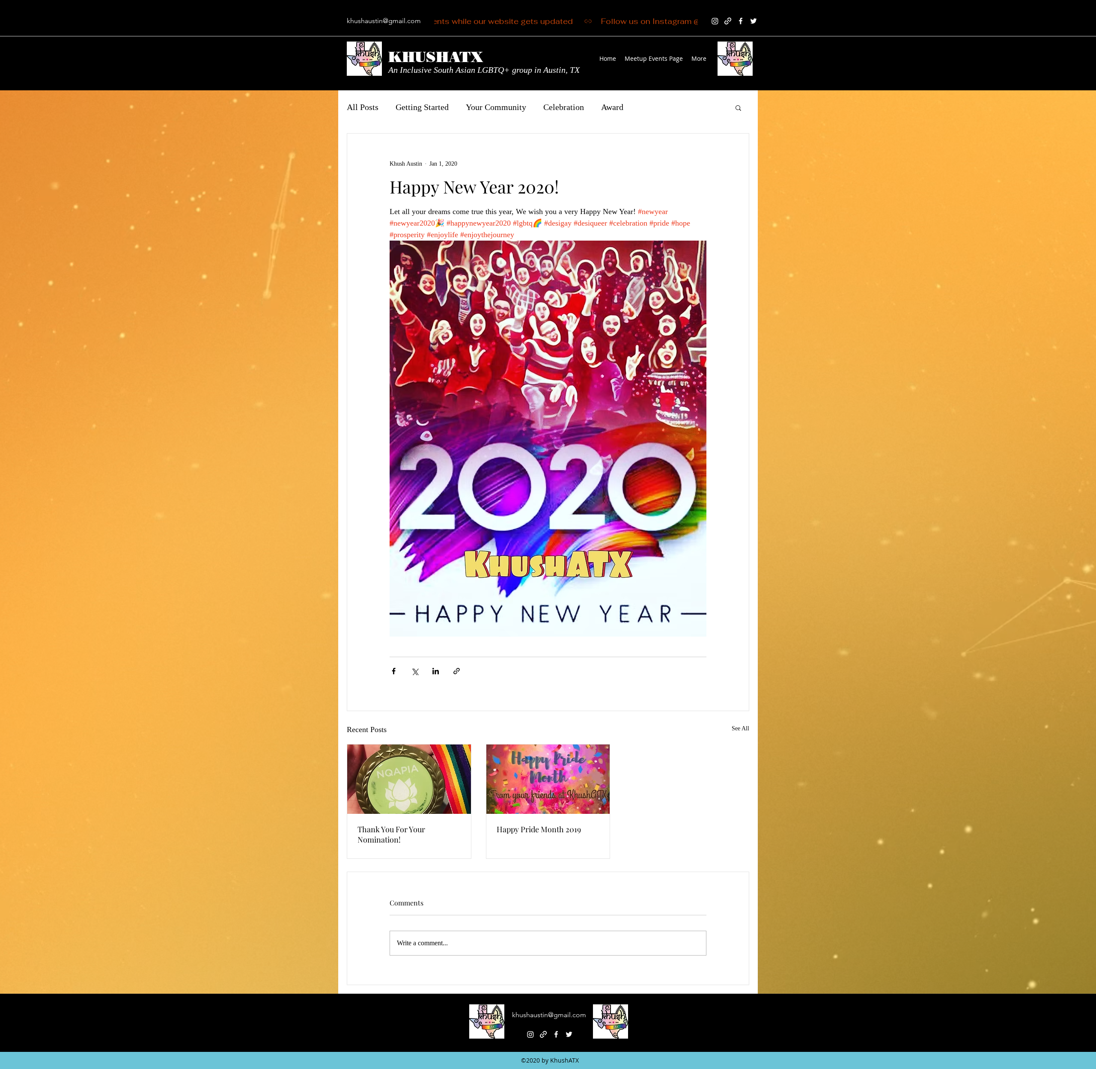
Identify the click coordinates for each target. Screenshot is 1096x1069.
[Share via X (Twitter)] (415, 671)
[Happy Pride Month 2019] (548, 779)
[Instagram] (715, 21)
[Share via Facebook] (394, 671)
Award (612, 107)
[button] (738, 107)
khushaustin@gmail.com (384, 21)
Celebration (563, 107)
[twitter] (753, 21)
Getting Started (422, 107)
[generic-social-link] (728, 21)
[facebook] (740, 21)
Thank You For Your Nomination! (391, 834)
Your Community (496, 107)
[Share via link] (457, 671)
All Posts (362, 107)
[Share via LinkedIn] (436, 671)
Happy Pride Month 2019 (539, 829)
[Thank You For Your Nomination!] (409, 779)
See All (740, 728)
